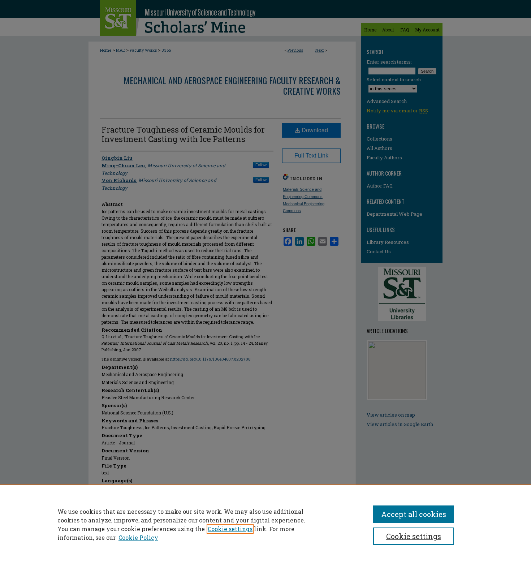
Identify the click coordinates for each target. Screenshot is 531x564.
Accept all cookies (413, 514)
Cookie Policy (138, 537)
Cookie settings (230, 529)
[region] (265, 524)
